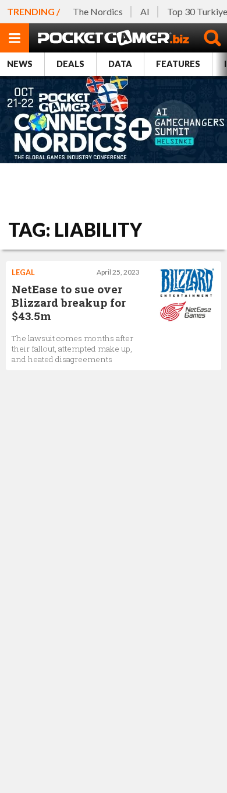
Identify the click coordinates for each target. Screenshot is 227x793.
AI (145, 11)
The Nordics (98, 11)
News (20, 64)
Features (178, 64)
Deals (70, 64)
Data (120, 64)
